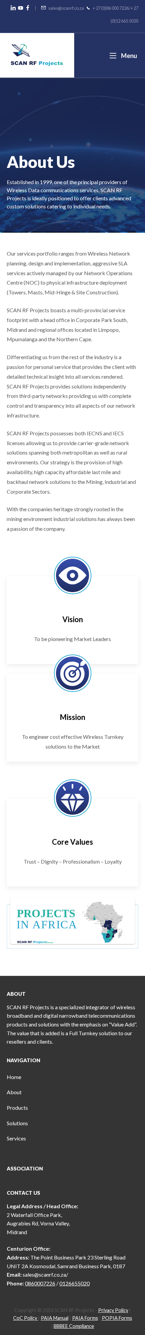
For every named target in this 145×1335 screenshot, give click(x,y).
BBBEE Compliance (74, 1326)
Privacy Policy (113, 1310)
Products (17, 1107)
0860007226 (40, 1283)
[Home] (36, 54)
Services (16, 1138)
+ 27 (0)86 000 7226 (111, 8)
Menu (128, 55)
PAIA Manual (54, 1318)
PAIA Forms (85, 1318)
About (14, 1092)
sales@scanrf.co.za (66, 8)
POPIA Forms (117, 1318)
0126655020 (74, 1283)
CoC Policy (25, 1318)
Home (14, 1077)
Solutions (17, 1123)
